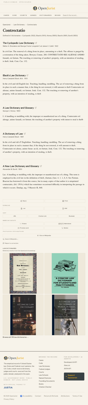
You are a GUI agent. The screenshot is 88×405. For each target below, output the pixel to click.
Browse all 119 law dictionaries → (16, 337)
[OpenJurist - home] (44, 8)
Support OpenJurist (71, 376)
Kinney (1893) (52, 36)
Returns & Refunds (51, 396)
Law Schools (43, 375)
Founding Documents (47, 381)
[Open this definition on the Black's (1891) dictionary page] (25, 134)
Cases (6, 15)
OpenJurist (7, 25)
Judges (33, 15)
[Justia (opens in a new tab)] (8, 387)
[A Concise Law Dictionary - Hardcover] (23, 315)
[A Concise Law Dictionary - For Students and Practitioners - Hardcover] (64, 273)
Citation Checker (45, 387)
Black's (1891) (62, 36)
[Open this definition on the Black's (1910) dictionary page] (27, 75)
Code (14, 15)
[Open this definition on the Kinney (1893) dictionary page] (36, 108)
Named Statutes (45, 378)
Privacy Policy (9, 399)
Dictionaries (46, 15)
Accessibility (26, 396)
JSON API (67, 368)
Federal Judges (44, 369)
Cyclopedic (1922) (28, 36)
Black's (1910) (41, 36)
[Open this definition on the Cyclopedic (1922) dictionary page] (36, 43)
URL (15, 216)
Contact (38, 396)
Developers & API (70, 362)
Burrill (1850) (73, 36)
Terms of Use (77, 396)
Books (58, 15)
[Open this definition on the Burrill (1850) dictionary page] (41, 166)
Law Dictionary (19, 25)
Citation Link (42, 216)
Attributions (65, 396)
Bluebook (71, 216)
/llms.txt (67, 365)
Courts (23, 15)
